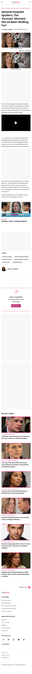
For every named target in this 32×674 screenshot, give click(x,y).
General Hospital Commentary (9, 460)
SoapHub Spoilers (17, 262)
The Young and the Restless (9, 606)
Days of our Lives (6, 600)
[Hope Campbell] (4, 269)
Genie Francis (6, 262)
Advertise (4, 625)
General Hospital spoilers (21, 259)
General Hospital (7, 256)
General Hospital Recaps (8, 434)
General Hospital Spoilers (21, 256)
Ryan (10, 138)
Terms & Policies (5, 628)
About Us (3, 620)
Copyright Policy (5, 657)
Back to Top (23, 587)
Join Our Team (5, 622)
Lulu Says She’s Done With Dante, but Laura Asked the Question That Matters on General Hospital (15, 465)
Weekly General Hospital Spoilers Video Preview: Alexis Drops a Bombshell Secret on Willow (15, 574)
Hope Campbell (8, 29)
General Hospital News (7, 542)
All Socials (5, 644)
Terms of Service (5, 655)
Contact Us (4, 630)
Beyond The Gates (6, 611)
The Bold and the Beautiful (8, 608)
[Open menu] (2, 2)
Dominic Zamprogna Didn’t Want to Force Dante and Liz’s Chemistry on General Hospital (15, 546)
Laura (3, 138)
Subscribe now (16, 305)
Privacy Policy (4, 652)
